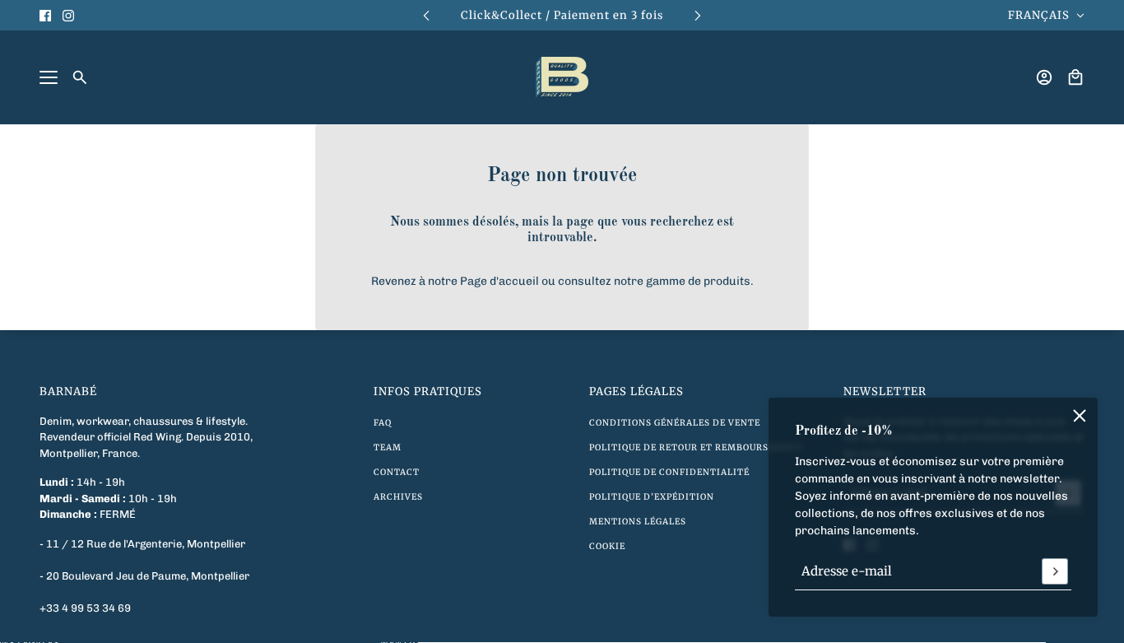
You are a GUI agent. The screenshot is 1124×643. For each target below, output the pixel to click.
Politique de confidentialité (669, 472)
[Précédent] (426, 15)
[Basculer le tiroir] (48, 77)
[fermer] (1079, 416)
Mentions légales (637, 521)
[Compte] (1044, 77)
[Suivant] (697, 15)
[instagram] (68, 16)
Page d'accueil (499, 281)
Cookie (607, 546)
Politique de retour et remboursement (696, 447)
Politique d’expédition (651, 497)
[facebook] (45, 16)
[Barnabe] (562, 77)
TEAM (388, 447)
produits (727, 281)
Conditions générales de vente (674, 422)
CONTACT (397, 472)
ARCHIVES (398, 497)
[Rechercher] (80, 77)
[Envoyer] (1055, 571)
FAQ (383, 422)
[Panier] (1075, 77)
